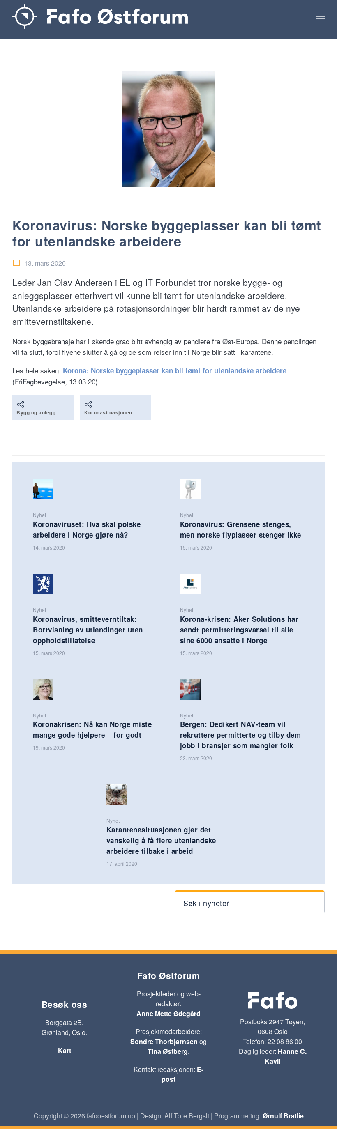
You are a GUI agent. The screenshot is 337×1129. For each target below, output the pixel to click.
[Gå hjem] (100, 16)
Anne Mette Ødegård (168, 1013)
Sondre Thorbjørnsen (164, 1041)
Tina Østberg (168, 1051)
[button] (320, 16)
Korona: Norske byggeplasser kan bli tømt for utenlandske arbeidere (174, 370)
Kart (64, 1050)
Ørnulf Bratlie (283, 1115)
